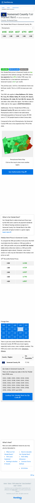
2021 (3, 337)
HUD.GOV (14, 490)
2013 (15, 329)
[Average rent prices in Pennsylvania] (4, 362)
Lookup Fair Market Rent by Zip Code (17, 396)
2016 (3, 333)
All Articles (24, 468)
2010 (26, 325)
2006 (3, 325)
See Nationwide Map (17, 172)
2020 (26, 333)
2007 (9, 325)
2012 (9, 329)
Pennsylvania (16, 7)
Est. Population (28, 357)
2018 (15, 333)
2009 (20, 325)
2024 (20, 337)
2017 (9, 333)
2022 (9, 337)
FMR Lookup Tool (16, 483)
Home (3, 7)
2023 (15, 337)
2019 (20, 333)
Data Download (26, 483)
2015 (26, 329)
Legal (15, 485)
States (8, 7)
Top (33, 475)
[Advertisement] (17, 53)
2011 (3, 329)
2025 (26, 337)
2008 (15, 325)
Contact (19, 485)
